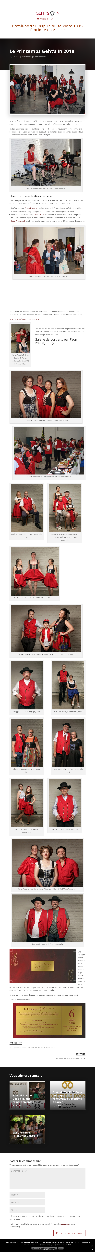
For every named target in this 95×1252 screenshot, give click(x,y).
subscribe (65, 1224)
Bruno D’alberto (31, 208)
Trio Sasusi (39, 214)
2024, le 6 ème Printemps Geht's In (25, 1134)
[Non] (92, 1245)
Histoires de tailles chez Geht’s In (69, 1058)
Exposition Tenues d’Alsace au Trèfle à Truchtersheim (34, 1047)
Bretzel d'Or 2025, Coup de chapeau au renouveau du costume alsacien (67, 1097)
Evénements (26, 57)
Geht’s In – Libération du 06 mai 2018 (24, 319)
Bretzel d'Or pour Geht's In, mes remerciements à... (24, 1099)
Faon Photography (18, 221)
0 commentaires (40, 57)
